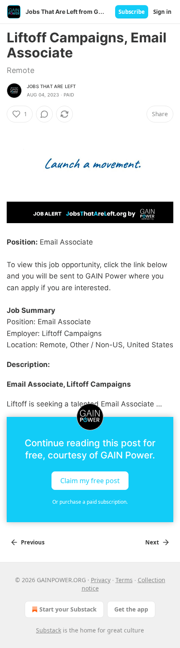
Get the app (131, 609)
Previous (32, 542)
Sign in (162, 12)
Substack (48, 630)
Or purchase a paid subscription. (90, 501)
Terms (124, 580)
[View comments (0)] (44, 114)
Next (152, 542)
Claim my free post (90, 480)
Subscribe (131, 12)
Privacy (101, 580)
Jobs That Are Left (51, 86)
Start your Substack (68, 609)
